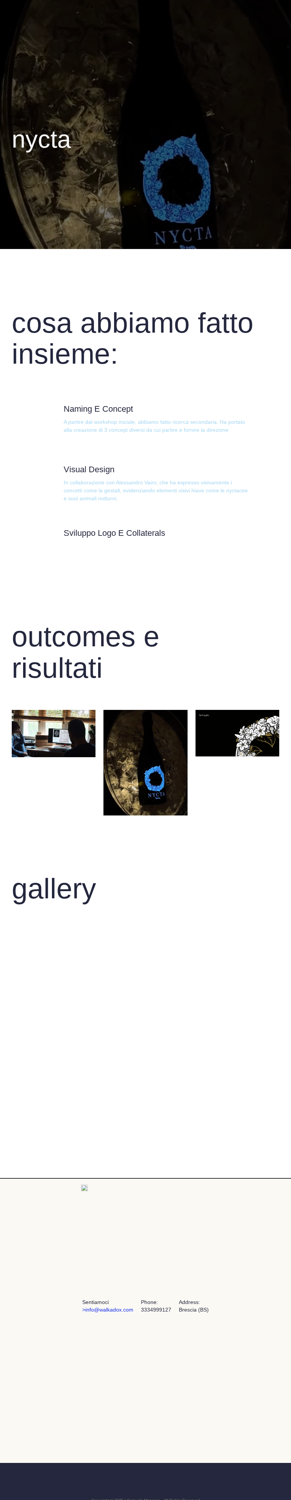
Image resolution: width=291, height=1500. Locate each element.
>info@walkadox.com (107, 1310)
